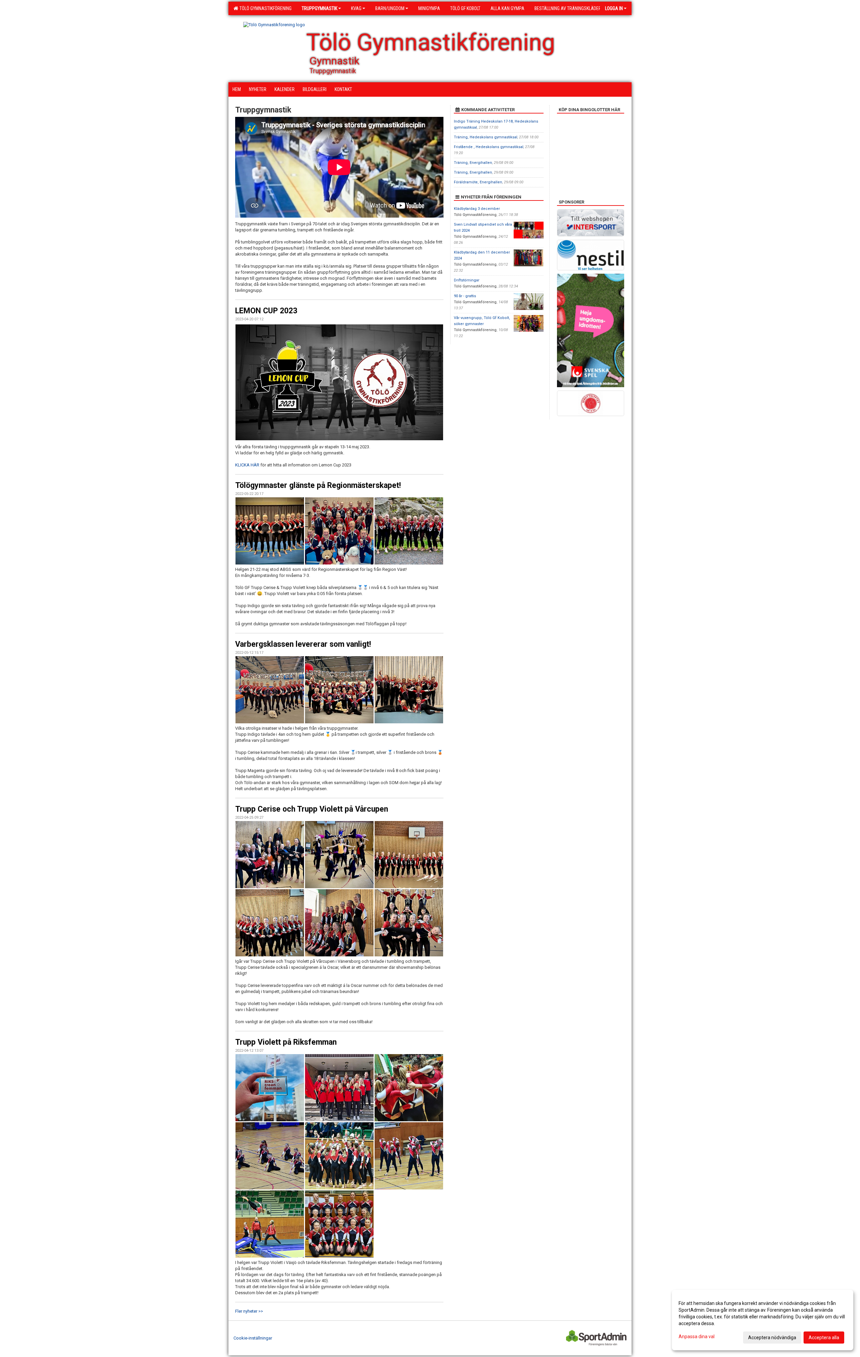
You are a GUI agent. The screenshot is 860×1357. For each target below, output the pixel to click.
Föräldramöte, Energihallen (478, 182)
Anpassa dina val (697, 1336)
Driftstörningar (466, 280)
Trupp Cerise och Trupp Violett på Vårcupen (311, 809)
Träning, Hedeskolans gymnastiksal (485, 137)
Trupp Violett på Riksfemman (286, 1042)
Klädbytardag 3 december (477, 209)
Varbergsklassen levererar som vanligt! (303, 644)
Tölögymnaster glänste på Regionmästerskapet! (318, 485)
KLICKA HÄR (247, 464)
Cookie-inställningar (252, 1338)
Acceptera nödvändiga (772, 1337)
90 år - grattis (465, 296)
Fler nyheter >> (249, 1311)
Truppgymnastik (319, 8)
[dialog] (762, 1320)
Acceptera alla (824, 1337)
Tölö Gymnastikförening (265, 8)
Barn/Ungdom (389, 8)
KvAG (356, 8)
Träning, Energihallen (473, 163)
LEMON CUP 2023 (266, 310)
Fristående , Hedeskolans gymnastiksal (488, 147)
